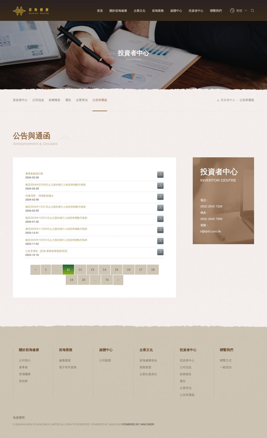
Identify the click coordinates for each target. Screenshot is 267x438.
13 (92, 269)
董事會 (23, 367)
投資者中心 (196, 10)
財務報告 (54, 100)
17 (140, 269)
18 (153, 269)
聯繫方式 (226, 360)
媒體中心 (176, 10)
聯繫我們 (216, 10)
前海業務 (158, 10)
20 (83, 279)
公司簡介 (25, 360)
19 (71, 279)
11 (68, 269)
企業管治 (82, 100)
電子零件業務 (68, 367)
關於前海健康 (118, 10)
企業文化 (139, 10)
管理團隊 (25, 374)
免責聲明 (19, 417)
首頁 (100, 10)
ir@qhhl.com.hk (210, 231)
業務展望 (145, 367)
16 (128, 269)
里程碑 (23, 381)
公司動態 (105, 360)
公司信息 (38, 100)
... (56, 269)
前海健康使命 (148, 360)
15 (116, 269)
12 (80, 269)
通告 (68, 100)
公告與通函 (99, 100)
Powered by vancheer (138, 424)
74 (107, 279)
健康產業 (65, 360)
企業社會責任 (148, 374)
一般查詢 (226, 367)
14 (104, 269)
